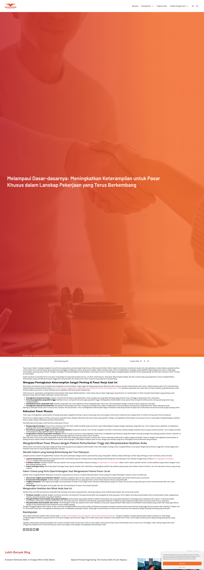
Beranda (25, 355)
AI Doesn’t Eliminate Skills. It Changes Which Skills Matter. (30, 559)
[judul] (180, 567)
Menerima (182, 563)
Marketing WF (63, 361)
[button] (193, 6)
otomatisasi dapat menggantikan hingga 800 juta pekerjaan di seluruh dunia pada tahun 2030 (86, 388)
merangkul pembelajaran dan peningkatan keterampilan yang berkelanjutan (87, 516)
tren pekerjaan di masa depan (108, 462)
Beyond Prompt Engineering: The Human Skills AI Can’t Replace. (99, 559)
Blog (30, 355)
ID (197, 6)
